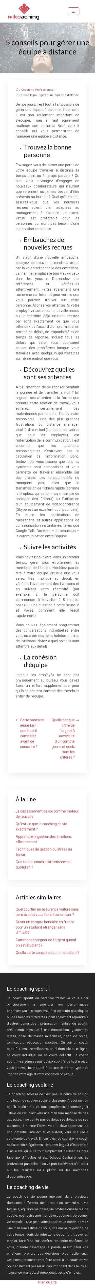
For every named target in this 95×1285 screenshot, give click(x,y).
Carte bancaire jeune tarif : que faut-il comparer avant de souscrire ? (32, 733)
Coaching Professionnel (37, 89)
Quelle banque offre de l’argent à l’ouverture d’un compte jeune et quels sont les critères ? (63, 738)
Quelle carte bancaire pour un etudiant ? (47, 953)
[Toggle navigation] (73, 11)
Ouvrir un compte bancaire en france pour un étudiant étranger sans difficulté (45, 927)
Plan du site (47, 1282)
